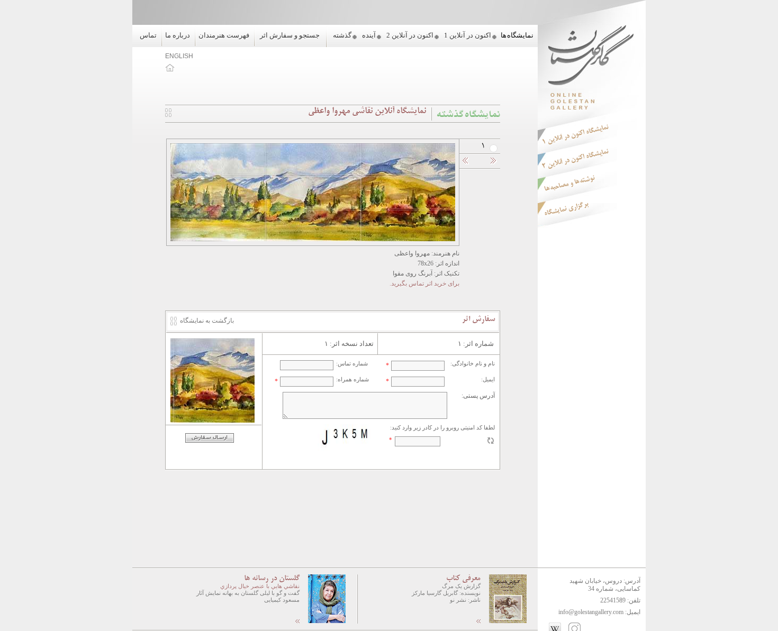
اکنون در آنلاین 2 (409, 35)
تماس (148, 35)
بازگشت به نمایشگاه (207, 320)
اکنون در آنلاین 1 (467, 35)
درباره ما (177, 35)
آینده (369, 35)
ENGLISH (179, 56)
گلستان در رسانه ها (272, 578)
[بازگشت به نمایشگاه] (168, 114)
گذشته (342, 35)
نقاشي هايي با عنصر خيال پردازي (260, 586)
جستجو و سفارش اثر (290, 35)
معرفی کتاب (463, 578)
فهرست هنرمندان (223, 35)
